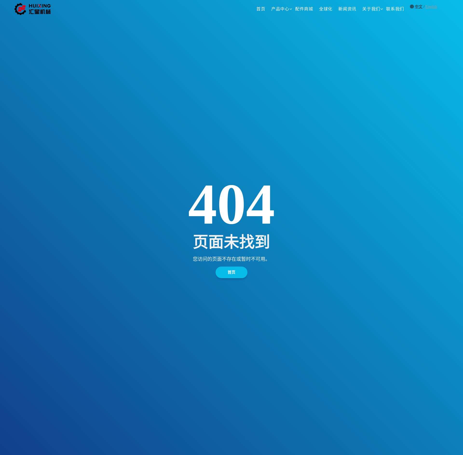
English (431, 7)
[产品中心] (290, 9)
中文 (418, 7)
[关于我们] (382, 9)
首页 (231, 272)
